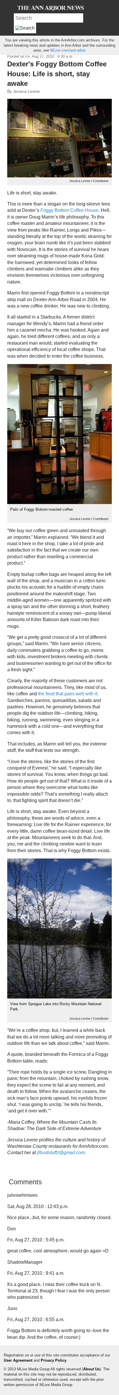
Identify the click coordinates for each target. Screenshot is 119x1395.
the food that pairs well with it (67, 693)
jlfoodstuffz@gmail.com (61, 1152)
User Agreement (18, 1360)
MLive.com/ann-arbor (67, 50)
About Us (91, 1369)
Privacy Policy (53, 1360)
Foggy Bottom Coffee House (69, 210)
